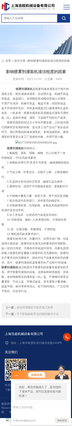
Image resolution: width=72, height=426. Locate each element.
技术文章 (19, 60)
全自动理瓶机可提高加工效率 (35, 307)
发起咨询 (62, 420)
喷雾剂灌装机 (24, 89)
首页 (8, 60)
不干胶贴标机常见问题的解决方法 (38, 314)
